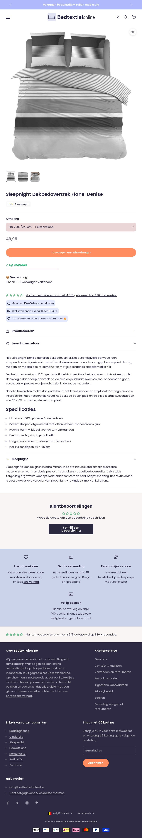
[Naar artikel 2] (23, 177)
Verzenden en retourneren (113, 672)
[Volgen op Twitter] (17, 803)
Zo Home (15, 765)
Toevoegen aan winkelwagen (71, 252)
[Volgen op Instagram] (27, 803)
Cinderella (16, 737)
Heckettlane (17, 748)
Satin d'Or (16, 759)
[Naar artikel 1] (11, 177)
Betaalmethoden (107, 678)
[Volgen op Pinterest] (36, 803)
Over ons (101, 659)
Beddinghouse (19, 731)
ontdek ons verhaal (19, 696)
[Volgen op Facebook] (8, 803)
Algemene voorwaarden (111, 685)
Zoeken (100, 698)
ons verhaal (31, 582)
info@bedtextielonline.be (26, 787)
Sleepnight (16, 742)
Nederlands (84, 813)
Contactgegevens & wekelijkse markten (37, 793)
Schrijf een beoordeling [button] (71, 529)
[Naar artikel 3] (35, 177)
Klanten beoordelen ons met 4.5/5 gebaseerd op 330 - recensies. (71, 295)
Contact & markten (108, 666)
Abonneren (95, 763)
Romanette (17, 754)
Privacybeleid (104, 691)
